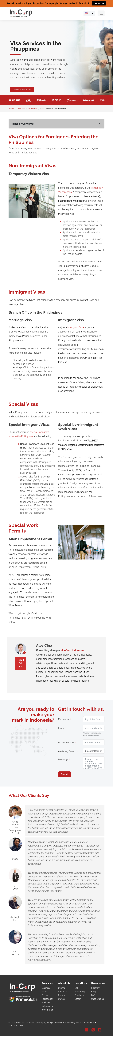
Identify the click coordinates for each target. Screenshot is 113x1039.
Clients (61, 988)
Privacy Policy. (69, 1022)
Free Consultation (22, 89)
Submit (64, 774)
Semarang (80, 991)
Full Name (63, 719)
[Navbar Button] (101, 13)
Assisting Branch (67, 751)
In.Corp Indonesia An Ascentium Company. (28, 1022)
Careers (61, 998)
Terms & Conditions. (84, 1022)
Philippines (32, 108)
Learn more (99, 3)
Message (63, 759)
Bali (76, 988)
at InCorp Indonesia (72, 650)
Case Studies (97, 998)
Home (11, 108)
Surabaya (79, 995)
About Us (62, 991)
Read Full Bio (21, 663)
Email (61, 728)
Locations (21, 108)
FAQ (93, 995)
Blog (93, 991)
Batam (78, 998)
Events (61, 995)
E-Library (95, 988)
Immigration (47, 1009)
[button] (89, 13)
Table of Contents (22, 123)
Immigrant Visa (75, 327)
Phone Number (66, 742)
